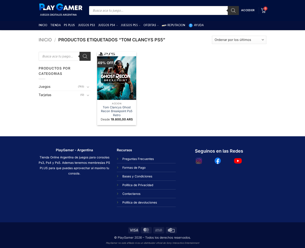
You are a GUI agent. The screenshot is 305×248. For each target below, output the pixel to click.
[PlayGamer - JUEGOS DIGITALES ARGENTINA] (60, 7)
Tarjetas (45, 95)
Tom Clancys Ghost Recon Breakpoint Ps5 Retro (116, 111)
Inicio (43, 25)
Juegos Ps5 (129, 25)
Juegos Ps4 (106, 25)
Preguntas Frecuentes (138, 159)
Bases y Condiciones (137, 176)
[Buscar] (233, 10)
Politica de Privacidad (137, 185)
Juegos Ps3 (86, 25)
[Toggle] (88, 86)
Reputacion (176, 25)
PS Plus (69, 25)
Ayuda (199, 25)
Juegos (44, 86)
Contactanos (131, 193)
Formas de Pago (134, 167)
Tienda (55, 25)
